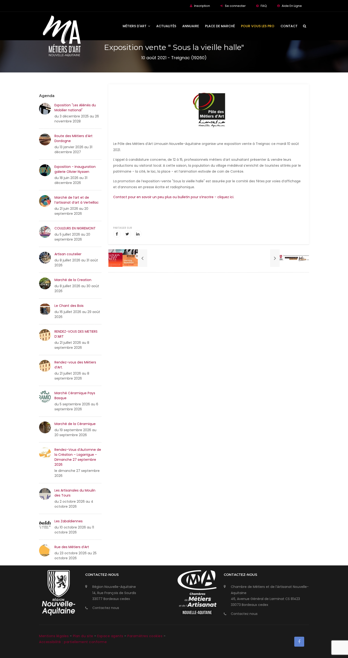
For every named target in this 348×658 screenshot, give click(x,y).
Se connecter (235, 6)
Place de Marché (220, 26)
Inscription (202, 6)
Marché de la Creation (72, 280)
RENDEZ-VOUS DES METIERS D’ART (76, 334)
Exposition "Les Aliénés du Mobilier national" (75, 107)
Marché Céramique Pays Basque (74, 395)
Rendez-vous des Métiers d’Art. (75, 365)
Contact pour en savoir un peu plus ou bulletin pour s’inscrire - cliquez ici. (173, 197)
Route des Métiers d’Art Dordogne (73, 138)
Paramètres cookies (144, 636)
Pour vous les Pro (257, 26)
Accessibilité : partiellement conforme (73, 642)
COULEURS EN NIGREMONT (75, 228)
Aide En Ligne (292, 6)
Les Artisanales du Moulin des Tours (74, 493)
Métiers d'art (135, 26)
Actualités (166, 26)
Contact (289, 26)
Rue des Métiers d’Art (71, 547)
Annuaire (190, 26)
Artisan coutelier (67, 254)
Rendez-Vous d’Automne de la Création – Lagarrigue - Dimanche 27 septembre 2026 (77, 457)
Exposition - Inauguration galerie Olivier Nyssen (75, 169)
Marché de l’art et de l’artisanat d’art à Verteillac (76, 200)
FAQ (264, 6)
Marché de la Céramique (75, 423)
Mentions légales (54, 636)
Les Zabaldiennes (68, 521)
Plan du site (83, 636)
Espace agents (110, 636)
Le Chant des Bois (69, 305)
